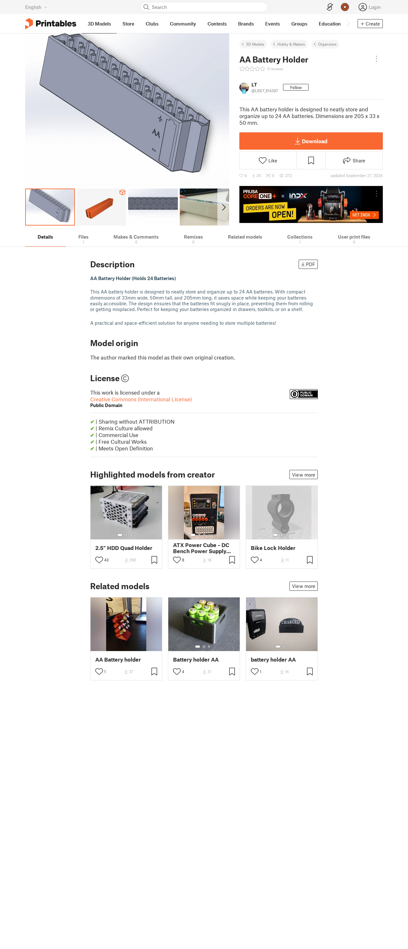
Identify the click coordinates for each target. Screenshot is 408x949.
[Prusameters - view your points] (345, 7)
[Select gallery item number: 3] (131, 535)
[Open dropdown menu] (376, 59)
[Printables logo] (50, 23)
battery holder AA (273, 659)
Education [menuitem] (330, 23)
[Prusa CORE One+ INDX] (311, 204)
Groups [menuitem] (299, 23)
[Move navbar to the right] (348, 23)
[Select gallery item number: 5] (214, 535)
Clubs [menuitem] (152, 23)
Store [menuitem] (128, 23)
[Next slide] (223, 207)
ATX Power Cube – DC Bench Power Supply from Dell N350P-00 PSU (201, 548)
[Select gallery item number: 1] (119, 535)
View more (303, 475)
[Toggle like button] (99, 560)
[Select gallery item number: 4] (209, 535)
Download (314, 141)
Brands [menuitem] (246, 23)
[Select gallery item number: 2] (126, 535)
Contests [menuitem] (217, 23)
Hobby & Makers (291, 44)
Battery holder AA (196, 659)
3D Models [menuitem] (99, 23)
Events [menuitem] (272, 23)
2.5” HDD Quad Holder (123, 548)
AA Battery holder (118, 659)
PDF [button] (310, 264)
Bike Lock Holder (273, 548)
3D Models (255, 44)
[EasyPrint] (330, 7)
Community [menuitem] (183, 23)
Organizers (327, 44)
